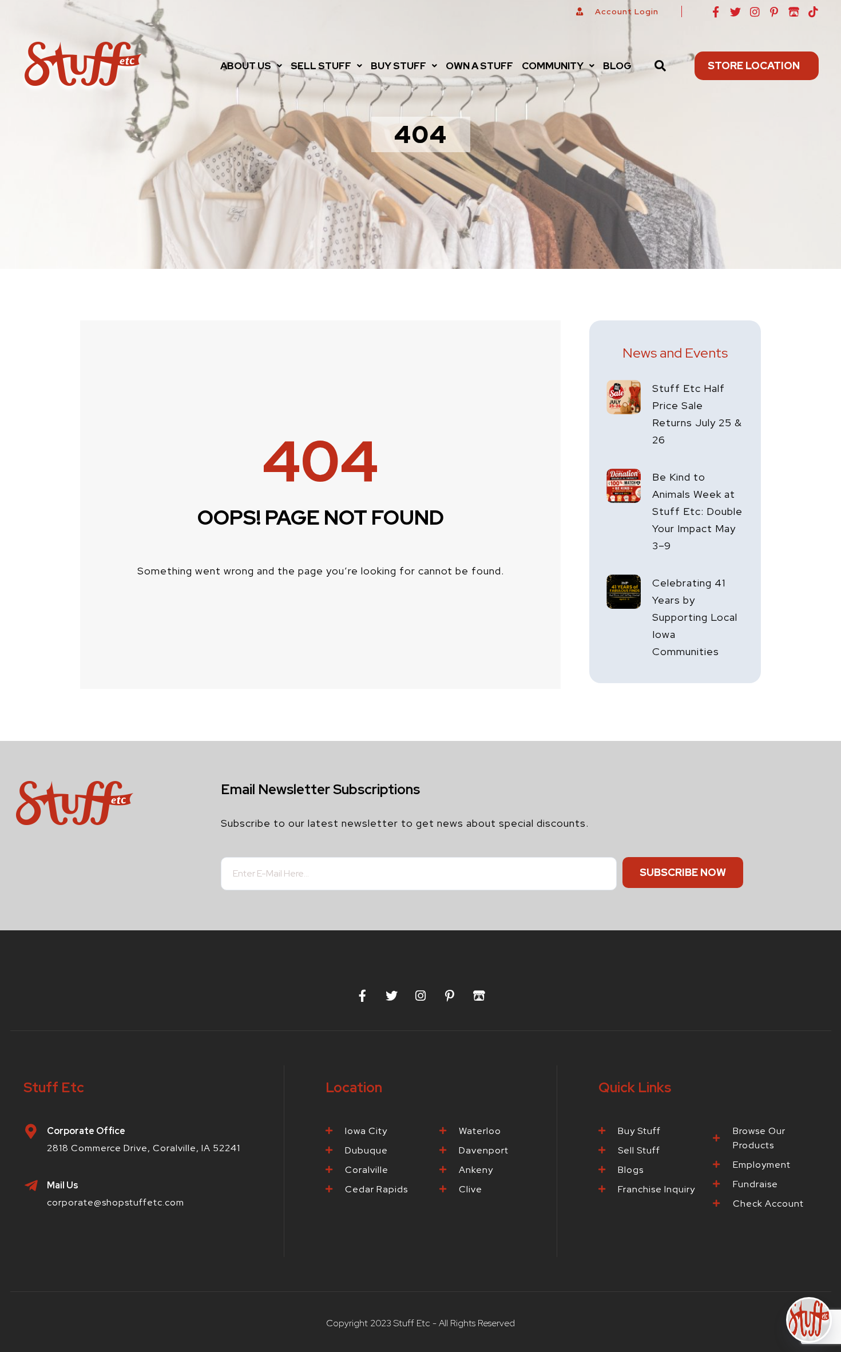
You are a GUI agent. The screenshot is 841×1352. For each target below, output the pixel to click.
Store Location (754, 65)
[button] (251, 66)
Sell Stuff (321, 66)
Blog (617, 66)
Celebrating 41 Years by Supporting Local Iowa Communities (694, 617)
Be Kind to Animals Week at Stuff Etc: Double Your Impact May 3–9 (697, 511)
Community (553, 66)
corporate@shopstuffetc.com (115, 1202)
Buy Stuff (398, 66)
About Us (245, 66)
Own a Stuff (479, 66)
